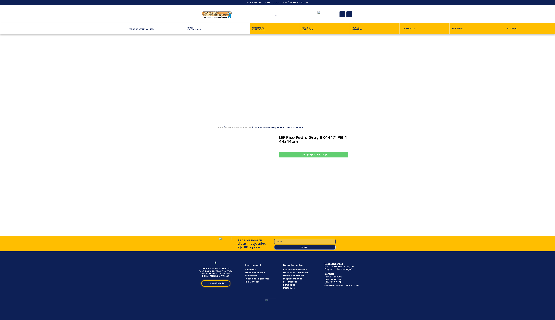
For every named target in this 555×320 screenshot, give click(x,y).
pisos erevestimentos (193, 29)
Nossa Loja (250, 269)
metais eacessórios (307, 29)
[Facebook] (342, 14)
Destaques (289, 287)
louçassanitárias (357, 29)
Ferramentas (290, 281)
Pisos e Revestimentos (238, 127)
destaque (512, 28)
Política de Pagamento (257, 278)
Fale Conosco (252, 281)
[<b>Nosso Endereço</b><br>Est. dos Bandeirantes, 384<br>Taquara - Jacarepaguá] (320, 263)
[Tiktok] (337, 289)
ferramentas (408, 28)
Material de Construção (296, 272)
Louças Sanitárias (292, 278)
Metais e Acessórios (293, 275)
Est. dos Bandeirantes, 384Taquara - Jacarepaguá (339, 266)
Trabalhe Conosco (255, 272)
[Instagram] (349, 14)
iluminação (457, 28)
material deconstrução (258, 29)
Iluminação (289, 284)
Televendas (251, 275)
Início (220, 127)
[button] (125, 28)
